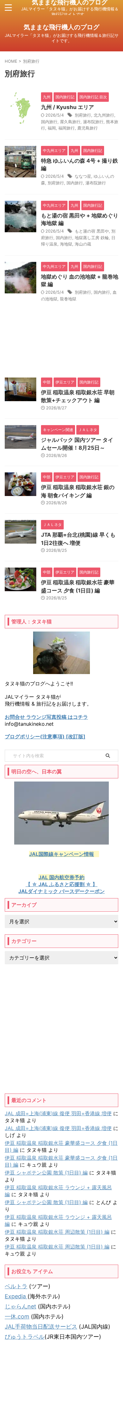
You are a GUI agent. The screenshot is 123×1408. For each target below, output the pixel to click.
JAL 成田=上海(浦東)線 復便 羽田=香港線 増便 (58, 1113)
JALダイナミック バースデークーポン (61, 891)
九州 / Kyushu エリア (67, 107)
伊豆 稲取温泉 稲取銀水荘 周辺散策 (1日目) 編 (57, 1232)
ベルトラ (16, 1286)
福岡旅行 (66, 127)
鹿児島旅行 (87, 127)
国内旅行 (49, 121)
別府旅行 (83, 115)
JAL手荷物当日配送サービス (41, 1326)
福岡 (52, 127)
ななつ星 (83, 176)
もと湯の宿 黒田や (92, 231)
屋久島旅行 (70, 121)
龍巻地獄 (68, 298)
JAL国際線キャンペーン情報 (61, 854)
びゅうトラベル (24, 1336)
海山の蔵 (83, 243)
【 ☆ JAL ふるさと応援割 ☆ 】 (61, 884)
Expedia (16, 1296)
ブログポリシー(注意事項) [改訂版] (45, 736)
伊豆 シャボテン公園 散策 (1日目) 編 (46, 1172)
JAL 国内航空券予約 (61, 877)
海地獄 (66, 243)
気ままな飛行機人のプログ (61, 27)
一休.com (17, 1316)
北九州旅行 (104, 115)
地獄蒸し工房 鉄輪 (92, 237)
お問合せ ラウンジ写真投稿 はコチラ (46, 717)
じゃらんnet (20, 1306)
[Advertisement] (61, 1028)
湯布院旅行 (93, 121)
